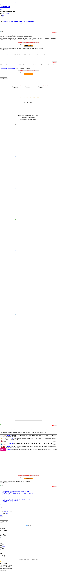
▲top (1, 515)
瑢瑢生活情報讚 (5, 7)
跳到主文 (1, 9)
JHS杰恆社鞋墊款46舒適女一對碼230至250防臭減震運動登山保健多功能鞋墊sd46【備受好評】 (17, 499)
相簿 (3, 15)
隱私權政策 (33, 559)
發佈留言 (2, 522)
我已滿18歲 (2, 570)
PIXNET (22, 559)
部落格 (3, 16)
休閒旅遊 (7, 13)
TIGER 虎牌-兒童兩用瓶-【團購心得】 (8, 492)
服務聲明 (37, 559)
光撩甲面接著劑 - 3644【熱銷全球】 (7, 501)
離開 (5, 570)
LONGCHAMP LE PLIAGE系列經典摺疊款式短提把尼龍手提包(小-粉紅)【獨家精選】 (15, 491)
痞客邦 (5, 511)
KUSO (7, 513)
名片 (3, 17)
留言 (7, 511)
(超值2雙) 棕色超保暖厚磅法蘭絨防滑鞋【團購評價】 (10, 500)
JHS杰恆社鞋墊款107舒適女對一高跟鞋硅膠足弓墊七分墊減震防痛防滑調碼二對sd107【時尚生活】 (17, 493)
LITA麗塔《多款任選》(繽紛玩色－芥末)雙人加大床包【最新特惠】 (18, 21)
